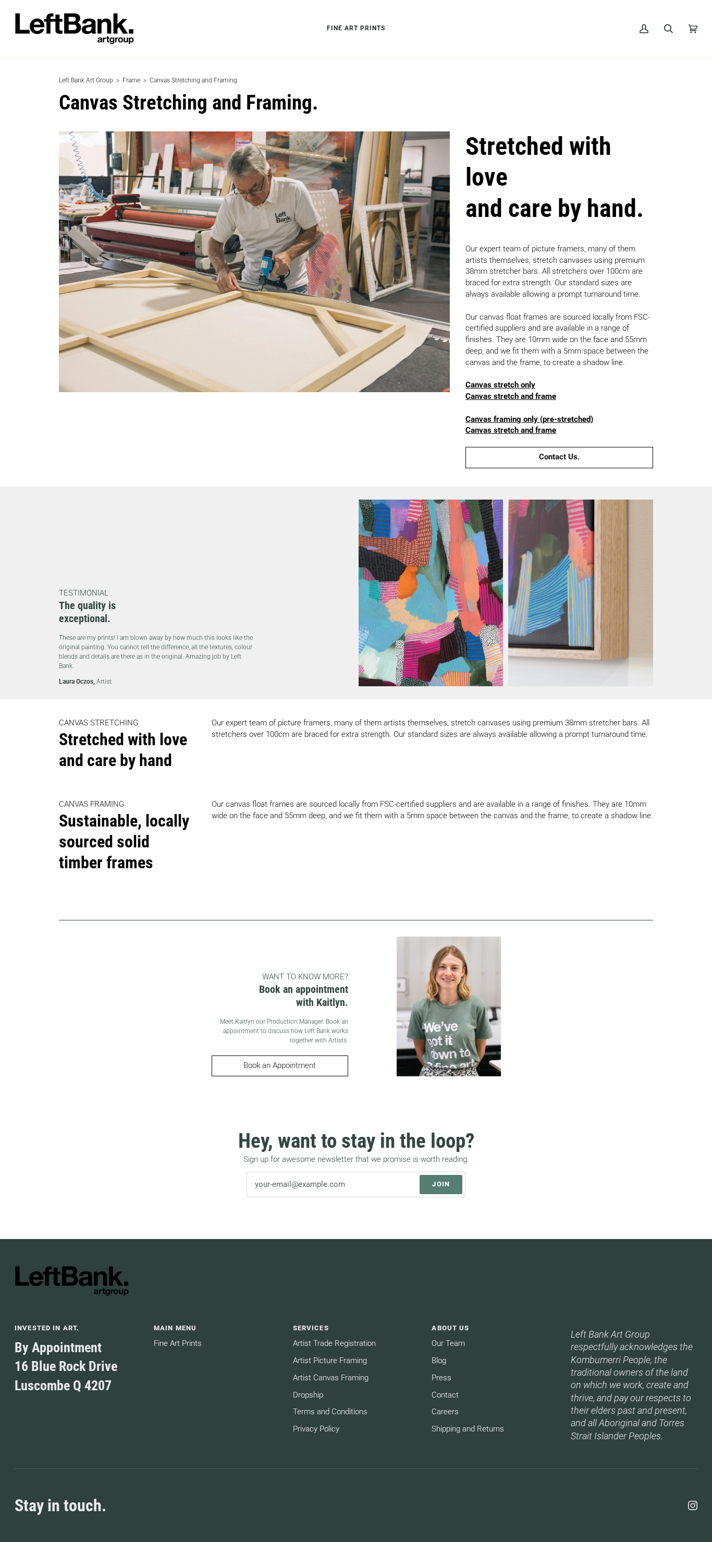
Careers (445, 1411)
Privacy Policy (316, 1429)
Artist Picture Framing (330, 1360)
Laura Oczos (76, 681)
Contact (445, 1395)
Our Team (448, 1343)
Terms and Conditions (330, 1411)
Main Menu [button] (175, 1328)
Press (441, 1378)
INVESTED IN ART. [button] (47, 1328)
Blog (439, 1360)
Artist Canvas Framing (331, 1378)
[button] (634, 1325)
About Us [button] (450, 1328)
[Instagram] (692, 1505)
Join (441, 1184)
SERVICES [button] (311, 1328)
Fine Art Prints (178, 1343)
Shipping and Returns (468, 1429)
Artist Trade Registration (334, 1343)
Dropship (308, 1395)
